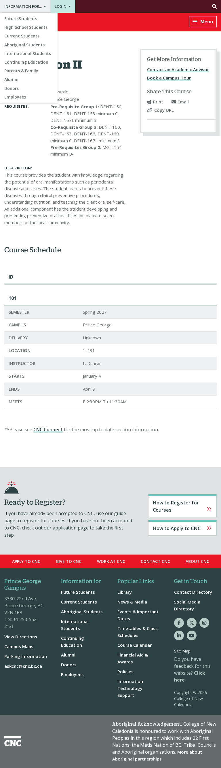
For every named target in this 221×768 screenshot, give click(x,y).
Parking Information (25, 656)
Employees (15, 97)
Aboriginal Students (24, 45)
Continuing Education (26, 62)
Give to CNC (68, 561)
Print (158, 102)
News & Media (132, 602)
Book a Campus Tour (169, 78)
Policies (125, 671)
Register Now (182, 505)
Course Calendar (134, 645)
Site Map (182, 651)
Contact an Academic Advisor (178, 69)
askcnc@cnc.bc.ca (23, 666)
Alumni (11, 79)
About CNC (197, 561)
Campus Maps (18, 646)
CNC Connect (48, 429)
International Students (27, 53)
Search (148, 6)
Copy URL (164, 110)
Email (183, 102)
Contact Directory (193, 592)
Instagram (204, 623)
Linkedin (179, 635)
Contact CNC (155, 561)
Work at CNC (111, 561)
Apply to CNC (182, 528)
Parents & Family (21, 70)
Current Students (21, 36)
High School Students (25, 27)
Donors (11, 88)
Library (124, 592)
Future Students (20, 18)
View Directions (20, 637)
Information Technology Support (130, 688)
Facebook (179, 623)
